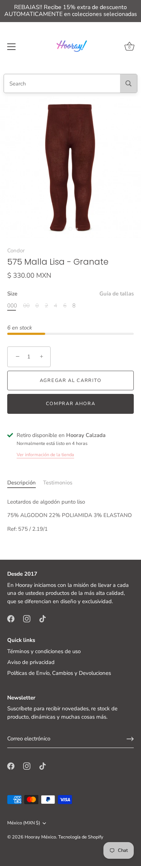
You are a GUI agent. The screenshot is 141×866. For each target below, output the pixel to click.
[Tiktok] (42, 618)
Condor (16, 250)
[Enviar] (130, 739)
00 (26, 305)
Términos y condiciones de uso (44, 651)
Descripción (21, 482)
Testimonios (57, 482)
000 (12, 305)
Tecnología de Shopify (80, 837)
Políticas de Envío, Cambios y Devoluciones (59, 673)
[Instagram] (26, 618)
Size (70, 293)
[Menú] (12, 47)
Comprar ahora (70, 403)
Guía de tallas (116, 293)
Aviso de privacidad (31, 662)
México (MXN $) (23, 823)
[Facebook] (10, 618)
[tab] (25, 483)
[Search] (128, 83)
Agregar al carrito (70, 380)
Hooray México (40, 837)
